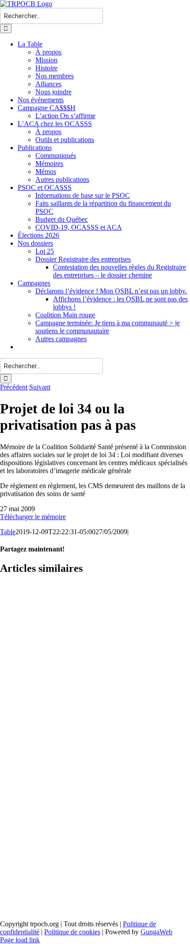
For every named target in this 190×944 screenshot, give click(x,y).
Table (7, 532)
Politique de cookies (72, 932)
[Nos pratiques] (95, 688)
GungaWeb (156, 932)
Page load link (20, 940)
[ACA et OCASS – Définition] (95, 754)
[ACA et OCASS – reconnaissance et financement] (95, 621)
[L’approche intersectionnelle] (95, 887)
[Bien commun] (95, 820)
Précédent (13, 387)
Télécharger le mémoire (33, 516)
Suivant (39, 387)
